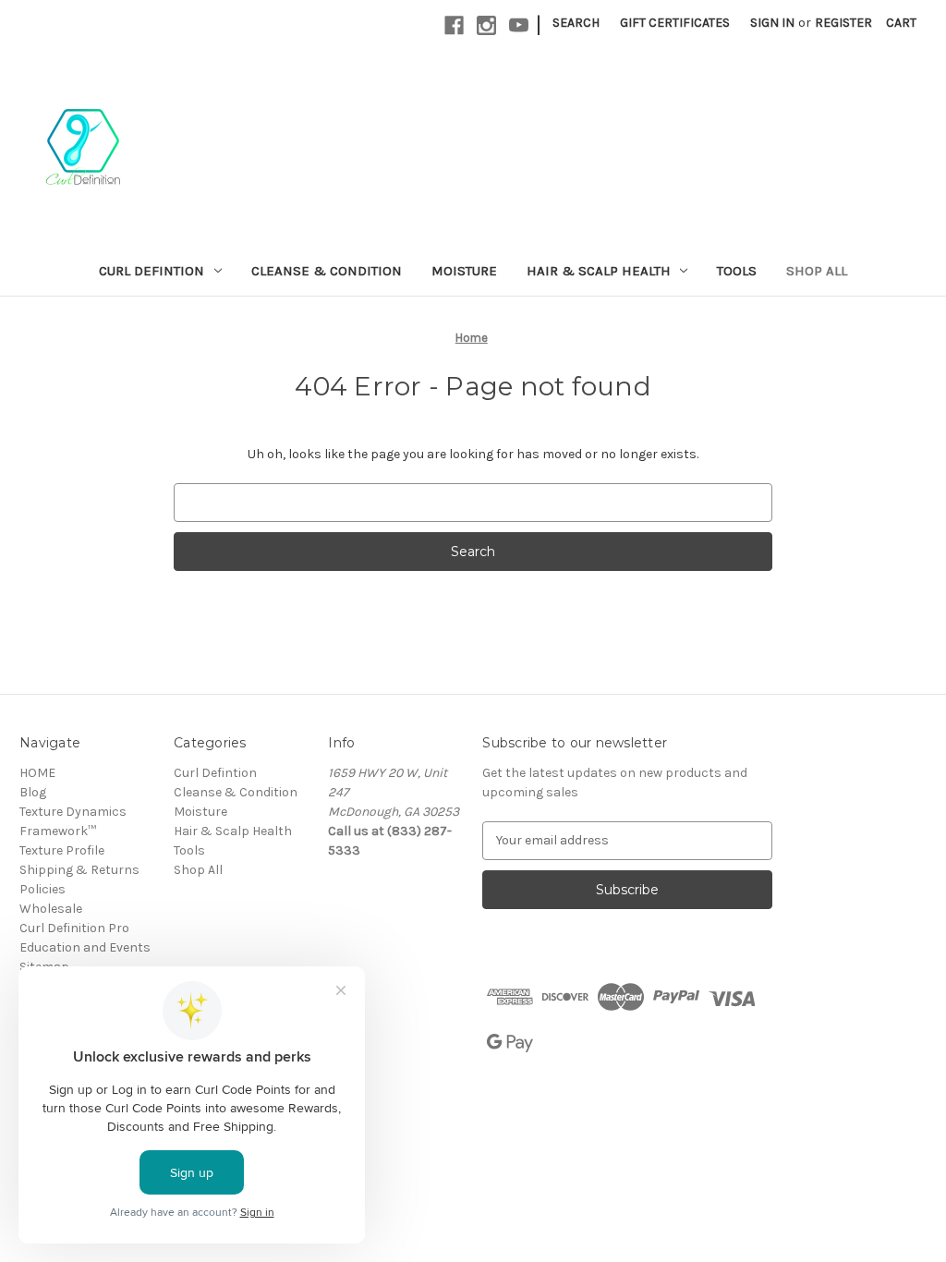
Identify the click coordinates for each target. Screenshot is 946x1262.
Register (843, 22)
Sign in (772, 22)
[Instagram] (486, 25)
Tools (737, 270)
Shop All (816, 270)
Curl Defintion (151, 270)
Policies (42, 889)
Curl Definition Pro (74, 928)
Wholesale (50, 908)
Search (576, 22)
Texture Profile (61, 850)
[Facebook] (454, 25)
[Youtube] (518, 25)
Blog (32, 792)
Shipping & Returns (79, 870)
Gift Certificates (675, 22)
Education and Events (85, 947)
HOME (37, 773)
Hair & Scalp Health (599, 270)
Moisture (464, 270)
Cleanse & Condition (326, 270)
